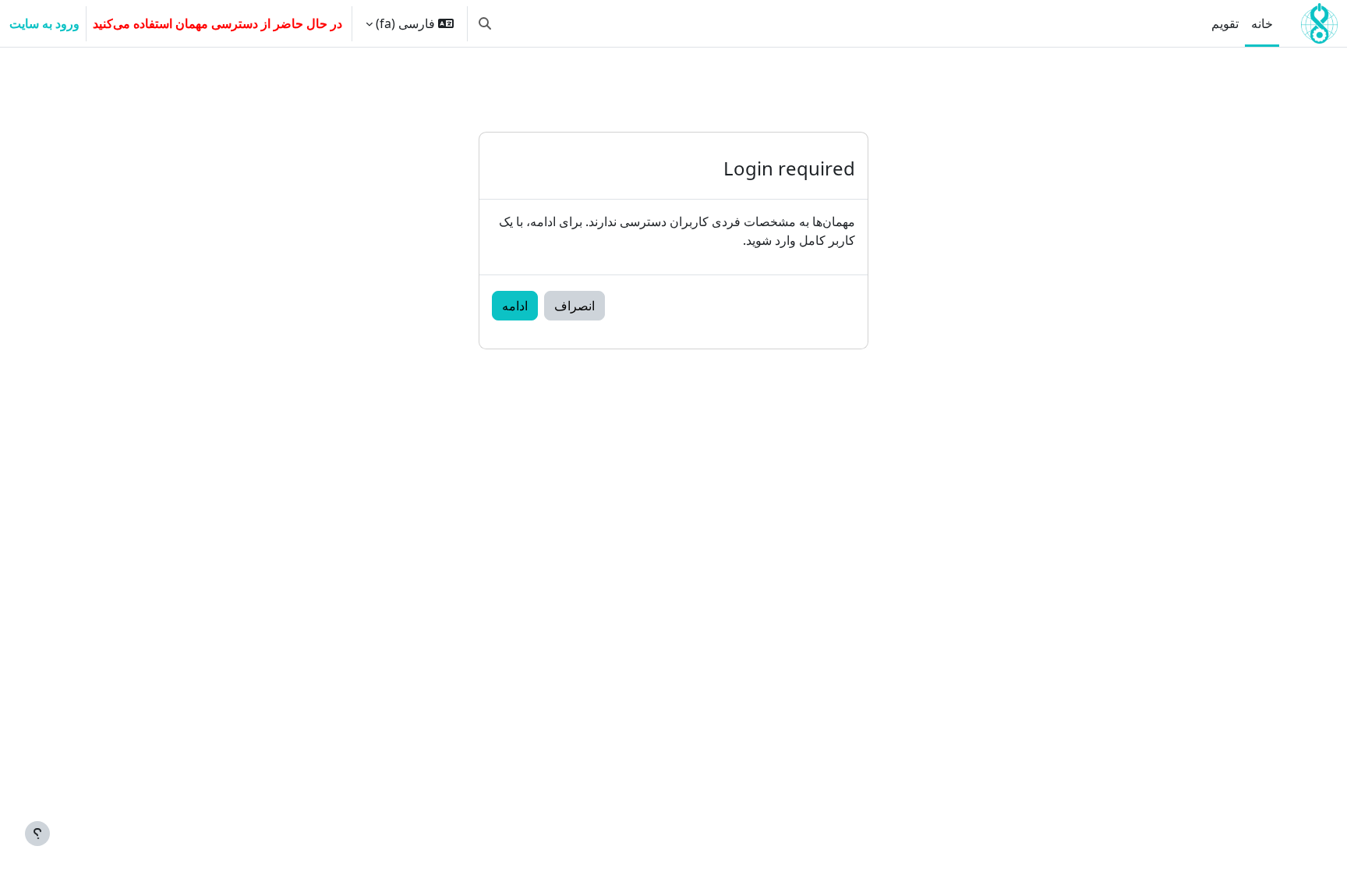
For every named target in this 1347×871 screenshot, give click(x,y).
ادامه (515, 305)
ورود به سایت (44, 23)
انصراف (574, 305)
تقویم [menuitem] (1225, 23)
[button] (485, 23)
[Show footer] (37, 833)
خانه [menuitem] (1262, 23)
